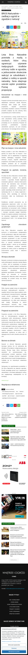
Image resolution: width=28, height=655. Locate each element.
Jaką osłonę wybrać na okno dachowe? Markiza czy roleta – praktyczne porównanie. (7, 417)
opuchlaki (4, 395)
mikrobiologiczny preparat (8, 393)
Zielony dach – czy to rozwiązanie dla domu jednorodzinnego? (15, 431)
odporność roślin (18, 393)
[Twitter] (11, 27)
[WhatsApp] (18, 27)
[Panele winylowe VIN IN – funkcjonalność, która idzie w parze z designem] (5, 529)
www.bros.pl (5, 380)
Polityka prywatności (7, 641)
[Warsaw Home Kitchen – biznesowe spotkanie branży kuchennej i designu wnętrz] (5, 544)
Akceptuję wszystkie (14, 651)
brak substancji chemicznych (8, 391)
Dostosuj (14, 648)
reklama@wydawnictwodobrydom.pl (15, 588)
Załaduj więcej (13, 560)
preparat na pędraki (20, 395)
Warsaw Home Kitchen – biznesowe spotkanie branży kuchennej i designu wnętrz (17, 544)
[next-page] (5, 451)
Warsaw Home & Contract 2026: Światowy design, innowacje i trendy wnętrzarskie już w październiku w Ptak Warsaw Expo (18, 553)
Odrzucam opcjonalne (14, 644)
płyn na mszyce (11, 395)
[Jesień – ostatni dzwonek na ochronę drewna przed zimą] (5, 446)
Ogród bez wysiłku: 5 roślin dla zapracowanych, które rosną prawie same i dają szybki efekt (18, 438)
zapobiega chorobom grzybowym (9, 398)
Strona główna (5, 6)
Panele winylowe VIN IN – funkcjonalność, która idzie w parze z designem (17, 529)
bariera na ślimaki (10, 389)
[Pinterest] (15, 27)
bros (17, 391)
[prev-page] (3, 451)
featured (21, 391)
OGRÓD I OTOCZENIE (13, 6)
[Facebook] (8, 27)
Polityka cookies (17, 641)
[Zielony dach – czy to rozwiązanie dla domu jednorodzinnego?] (5, 431)
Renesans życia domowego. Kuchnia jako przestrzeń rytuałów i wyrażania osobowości (18, 536)
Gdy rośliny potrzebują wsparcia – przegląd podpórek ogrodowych (20, 415)
